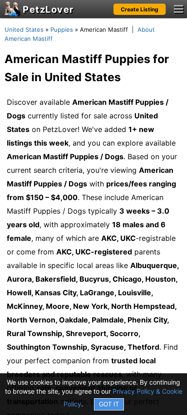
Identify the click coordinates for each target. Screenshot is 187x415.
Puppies (61, 29)
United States (24, 29)
